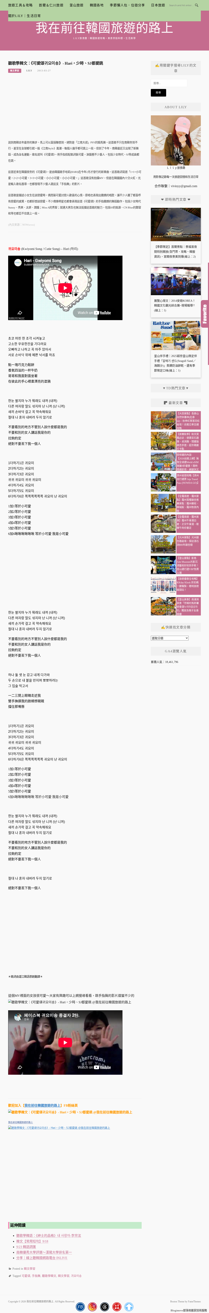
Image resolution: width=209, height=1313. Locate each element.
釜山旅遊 (77, 5)
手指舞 (36, 1275)
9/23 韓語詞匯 (26, 1247)
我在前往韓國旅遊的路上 (105, 28)
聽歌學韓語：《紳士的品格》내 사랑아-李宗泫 (48, 1235)
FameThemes (194, 1301)
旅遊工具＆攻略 (20, 5)
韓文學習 (14, 71)
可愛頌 (26, 1275)
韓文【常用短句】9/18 (32, 1241)
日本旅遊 (158, 5)
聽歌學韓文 (49, 1275)
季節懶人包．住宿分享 (127, 5)
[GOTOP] (129, 1307)
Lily (29, 70)
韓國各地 (97, 5)
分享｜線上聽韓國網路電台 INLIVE (41, 1258)
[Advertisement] (75, 108)
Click (205, 314)
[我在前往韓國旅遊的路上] (75, 1158)
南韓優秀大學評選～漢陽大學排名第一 (44, 1252)
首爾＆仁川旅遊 (51, 5)
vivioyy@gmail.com (184, 186)
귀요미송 (76, 1275)
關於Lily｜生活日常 (24, 16)
